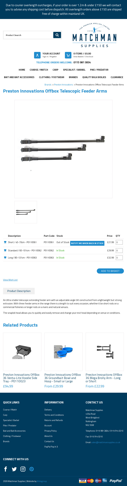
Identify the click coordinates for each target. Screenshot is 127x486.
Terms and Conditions (54, 414)
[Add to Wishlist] (5, 242)
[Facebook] (5, 469)
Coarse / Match (39, 70)
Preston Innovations (63, 84)
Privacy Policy (50, 430)
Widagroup (41, 481)
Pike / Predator (99, 70)
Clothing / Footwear (51, 77)
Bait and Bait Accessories (19, 77)
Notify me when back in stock (87, 243)
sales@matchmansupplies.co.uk (105, 442)
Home (22, 70)
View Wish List (10, 280)
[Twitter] (14, 469)
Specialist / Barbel (74, 70)
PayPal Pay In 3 (51, 446)
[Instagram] (22, 469)
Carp (55, 70)
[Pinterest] (31, 469)
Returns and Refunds (53, 420)
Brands (73, 77)
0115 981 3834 (82, 62)
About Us (48, 436)
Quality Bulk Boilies (94, 77)
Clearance (117, 77)
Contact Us (49, 441)
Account (48, 425)
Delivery (48, 409)
